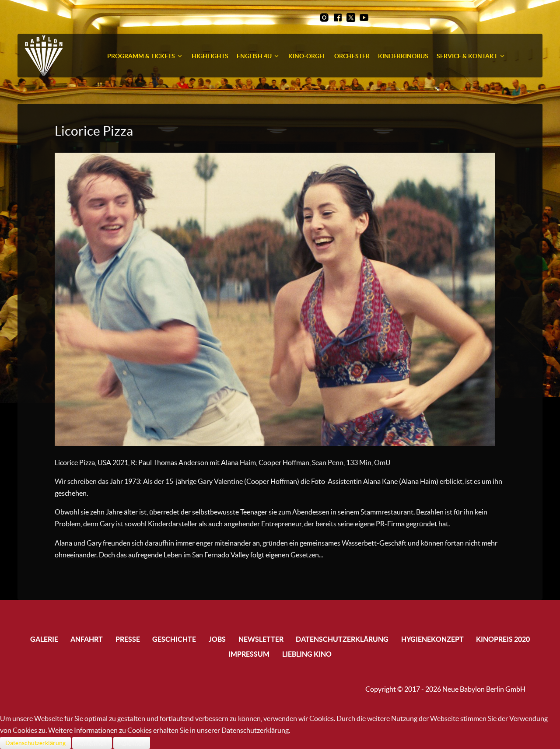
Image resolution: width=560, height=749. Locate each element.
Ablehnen (132, 742)
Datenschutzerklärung (35, 742)
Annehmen (92, 742)
